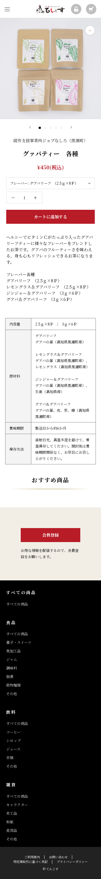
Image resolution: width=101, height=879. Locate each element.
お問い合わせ (58, 857)
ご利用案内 (32, 857)
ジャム (11, 659)
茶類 (9, 757)
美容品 (11, 830)
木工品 (11, 813)
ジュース (13, 749)
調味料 (11, 668)
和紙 (9, 821)
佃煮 (9, 676)
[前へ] (30, 127)
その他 (11, 693)
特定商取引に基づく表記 (30, 861)
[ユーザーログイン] (76, 9)
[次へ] (71, 127)
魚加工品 (13, 650)
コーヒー (13, 731)
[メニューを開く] (7, 9)
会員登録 (50, 535)
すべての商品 (17, 604)
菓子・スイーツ (18, 642)
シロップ (13, 740)
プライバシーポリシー (72, 861)
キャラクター (17, 804)
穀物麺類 (13, 685)
